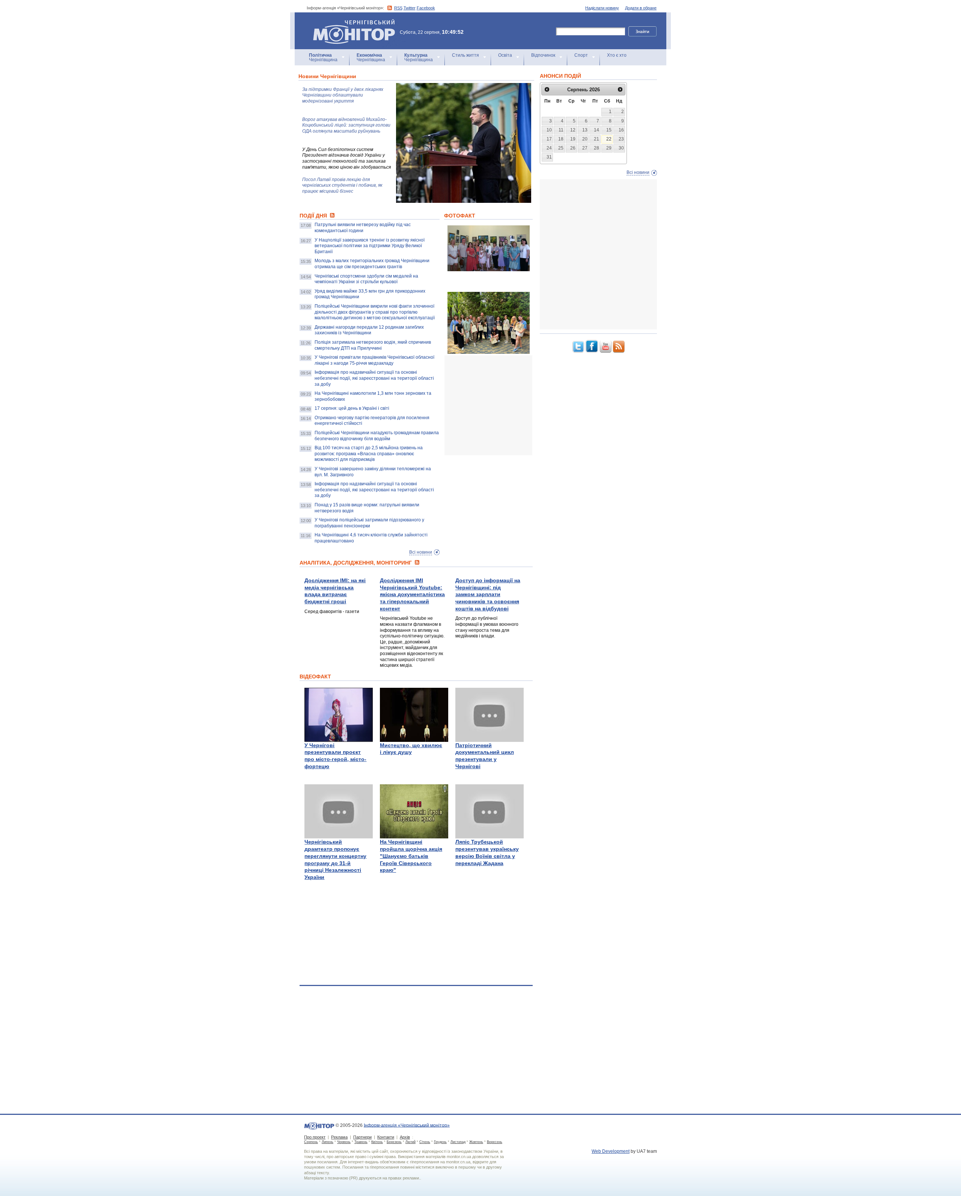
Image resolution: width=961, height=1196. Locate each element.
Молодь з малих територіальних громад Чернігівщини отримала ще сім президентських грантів (372, 263)
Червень (344, 1142)
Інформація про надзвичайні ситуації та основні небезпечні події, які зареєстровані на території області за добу (374, 378)
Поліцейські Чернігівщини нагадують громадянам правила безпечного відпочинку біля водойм (377, 435)
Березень (394, 1142)
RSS (398, 8)
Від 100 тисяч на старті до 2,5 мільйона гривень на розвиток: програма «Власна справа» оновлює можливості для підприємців (369, 453)
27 (584, 148)
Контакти (385, 1137)
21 (596, 139)
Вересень (494, 1142)
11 (561, 130)
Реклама (339, 1137)
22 (609, 139)
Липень (327, 1142)
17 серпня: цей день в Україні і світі (352, 408)
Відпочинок (543, 55)
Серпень (311, 1142)
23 (621, 139)
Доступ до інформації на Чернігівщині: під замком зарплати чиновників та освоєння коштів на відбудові (487, 594)
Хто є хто (617, 55)
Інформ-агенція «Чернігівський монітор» (350, 22)
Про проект (314, 1137)
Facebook (426, 8)
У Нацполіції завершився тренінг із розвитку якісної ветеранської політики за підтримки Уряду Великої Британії (370, 245)
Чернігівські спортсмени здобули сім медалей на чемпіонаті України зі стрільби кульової (366, 279)
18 (560, 139)
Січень (424, 1142)
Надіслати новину (602, 8)
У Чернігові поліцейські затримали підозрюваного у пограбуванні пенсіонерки (369, 523)
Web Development (611, 1151)
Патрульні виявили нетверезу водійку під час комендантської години (363, 227)
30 (621, 148)
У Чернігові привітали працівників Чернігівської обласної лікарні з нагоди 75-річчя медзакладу (374, 360)
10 (549, 130)
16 (621, 130)
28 (596, 148)
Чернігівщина (323, 57)
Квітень (377, 1142)
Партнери (362, 1137)
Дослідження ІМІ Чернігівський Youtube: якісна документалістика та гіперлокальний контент (412, 594)
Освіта (505, 55)
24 (549, 148)
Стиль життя (465, 55)
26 (572, 148)
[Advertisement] (500, 405)
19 (572, 139)
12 (572, 130)
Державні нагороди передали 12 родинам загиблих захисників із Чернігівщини (369, 330)
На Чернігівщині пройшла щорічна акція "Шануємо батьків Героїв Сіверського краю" (411, 856)
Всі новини (420, 552)
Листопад (457, 1142)
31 (549, 157)
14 (596, 130)
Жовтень (476, 1142)
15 (609, 130)
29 (609, 148)
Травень (361, 1142)
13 (584, 130)
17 (549, 139)
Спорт (581, 55)
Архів (405, 1137)
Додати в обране (641, 8)
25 (560, 148)
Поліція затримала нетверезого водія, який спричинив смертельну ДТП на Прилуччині (373, 345)
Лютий (410, 1142)
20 (584, 139)
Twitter (410, 8)
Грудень (440, 1142)
